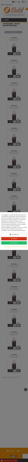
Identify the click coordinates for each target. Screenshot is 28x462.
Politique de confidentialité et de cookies (16, 246)
